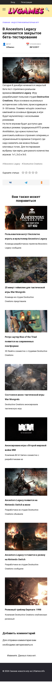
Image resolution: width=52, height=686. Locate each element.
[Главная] (3, 2)
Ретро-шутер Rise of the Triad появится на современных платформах (21, 341)
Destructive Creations (32, 164)
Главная (6, 22)
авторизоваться (24, 644)
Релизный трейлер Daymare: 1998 (23, 609)
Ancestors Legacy (12, 164)
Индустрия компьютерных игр (25, 22)
